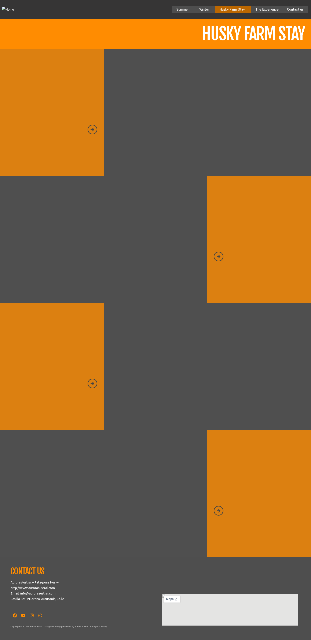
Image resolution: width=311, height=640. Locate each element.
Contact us (295, 9)
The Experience (267, 9)
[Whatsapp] (40, 615)
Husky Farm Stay (232, 9)
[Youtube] (23, 615)
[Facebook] (15, 615)
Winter (204, 9)
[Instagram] (32, 615)
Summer (182, 9)
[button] (183, 9)
